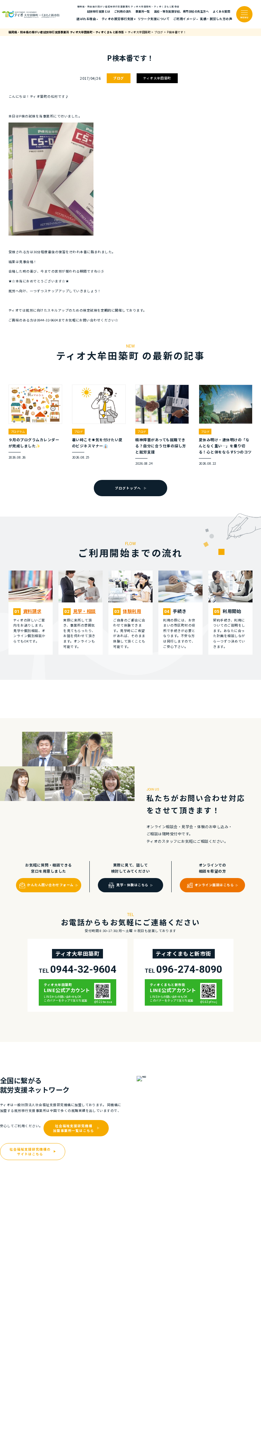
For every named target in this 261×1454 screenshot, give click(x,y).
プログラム (18, 431)
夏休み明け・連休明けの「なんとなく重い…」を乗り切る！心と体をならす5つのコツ (225, 445)
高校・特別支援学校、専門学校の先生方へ (181, 11)
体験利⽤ (132, 611)
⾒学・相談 (84, 611)
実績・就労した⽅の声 (216, 19)
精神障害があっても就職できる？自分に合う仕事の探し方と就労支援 (160, 445)
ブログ (118, 78)
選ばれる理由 (86, 19)
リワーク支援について (154, 19)
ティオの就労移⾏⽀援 (118, 19)
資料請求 (32, 611)
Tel (77, 969)
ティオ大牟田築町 (157, 78)
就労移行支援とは (98, 11)
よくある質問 (221, 11)
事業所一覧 (143, 11)
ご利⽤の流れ (123, 11)
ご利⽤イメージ (184, 19)
